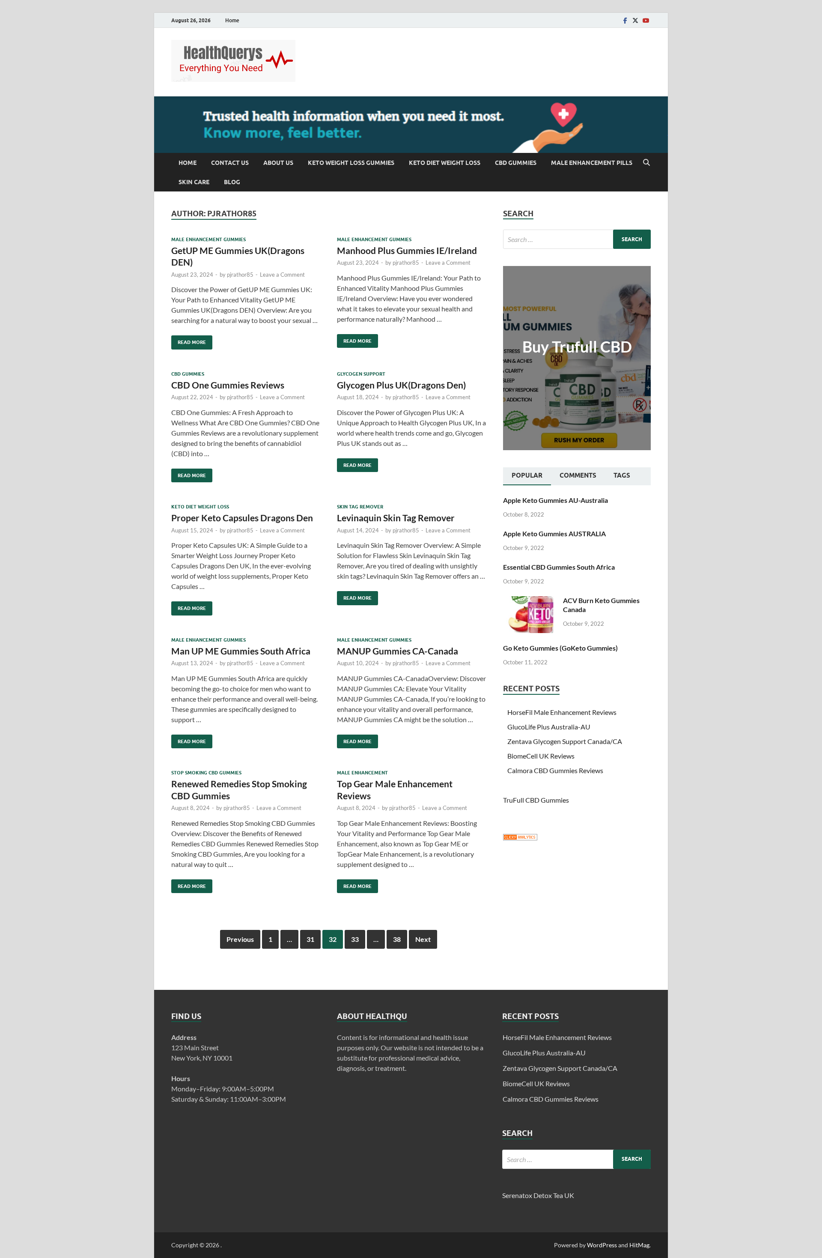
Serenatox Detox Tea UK (538, 1195)
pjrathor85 (240, 274)
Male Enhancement (362, 773)
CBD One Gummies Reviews (227, 384)
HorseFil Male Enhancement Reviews (561, 712)
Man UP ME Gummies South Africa (240, 650)
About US (278, 162)
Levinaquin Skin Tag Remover (396, 517)
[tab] (527, 476)
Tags (622, 475)
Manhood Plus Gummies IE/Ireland (407, 250)
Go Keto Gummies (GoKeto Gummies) (560, 648)
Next (423, 939)
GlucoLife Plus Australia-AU (548, 727)
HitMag (639, 1245)
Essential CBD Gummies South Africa (559, 567)
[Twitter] (635, 20)
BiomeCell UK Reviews (541, 756)
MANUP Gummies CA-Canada (397, 650)
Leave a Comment (282, 274)
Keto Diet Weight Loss (444, 162)
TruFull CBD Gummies (536, 800)
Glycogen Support (361, 374)
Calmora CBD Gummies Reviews (555, 770)
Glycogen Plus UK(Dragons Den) (401, 384)
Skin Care (194, 182)
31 (310, 939)
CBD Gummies (515, 162)
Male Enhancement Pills (591, 162)
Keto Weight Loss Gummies (351, 162)
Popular (527, 475)
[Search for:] (577, 239)
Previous (240, 939)
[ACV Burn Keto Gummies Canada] (530, 601)
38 (397, 939)
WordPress (602, 1245)
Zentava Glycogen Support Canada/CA (564, 741)
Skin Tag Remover (360, 507)
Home (232, 20)
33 (355, 939)
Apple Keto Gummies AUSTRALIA (554, 533)
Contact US (230, 162)
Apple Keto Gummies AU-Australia (555, 500)
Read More (188, 340)
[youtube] (645, 20)
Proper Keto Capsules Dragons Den (242, 517)
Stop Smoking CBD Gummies (206, 773)
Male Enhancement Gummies (208, 239)
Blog (232, 182)
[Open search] (646, 163)
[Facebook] (625, 20)
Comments (578, 475)
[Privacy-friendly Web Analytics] (520, 838)
